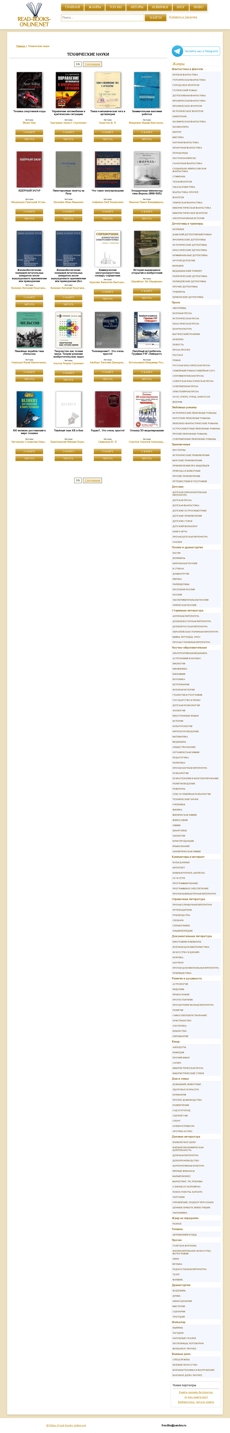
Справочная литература (188, 899)
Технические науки (185, 799)
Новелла (177, 339)
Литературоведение (185, 731)
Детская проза (182, 500)
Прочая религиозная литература (193, 1004)
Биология (178, 663)
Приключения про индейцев (190, 465)
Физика (177, 809)
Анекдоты (179, 1047)
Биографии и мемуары (186, 941)
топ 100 (115, 7)
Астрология (180, 984)
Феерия (177, 402)
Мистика (178, 137)
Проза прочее (181, 349)
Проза (176, 302)
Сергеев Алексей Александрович (147, 441)
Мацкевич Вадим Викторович (147, 122)
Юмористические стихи (188, 1073)
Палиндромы (180, 584)
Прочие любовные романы (189, 433)
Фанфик (177, 1279)
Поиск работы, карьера (187, 1191)
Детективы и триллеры (187, 223)
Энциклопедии (182, 930)
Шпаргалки (179, 830)
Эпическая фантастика (187, 202)
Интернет (178, 867)
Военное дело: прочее (187, 1375)
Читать (29, 139)
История (177, 721)
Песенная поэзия (183, 589)
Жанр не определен (185, 1218)
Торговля (178, 1197)
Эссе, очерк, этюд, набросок (191, 396)
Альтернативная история (188, 218)
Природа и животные (186, 470)
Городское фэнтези (185, 85)
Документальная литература (192, 936)
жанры (94, 7)
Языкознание (181, 846)
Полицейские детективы (189, 281)
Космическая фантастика (189, 121)
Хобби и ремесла (183, 1126)
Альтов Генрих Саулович (68, 363)
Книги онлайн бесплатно (196, 1392)
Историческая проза (185, 318)
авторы (136, 7)
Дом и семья (180, 1078)
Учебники (178, 804)
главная (72, 7)
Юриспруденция (183, 841)
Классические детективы (189, 250)
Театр (176, 1274)
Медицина (179, 741)
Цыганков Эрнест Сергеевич (68, 122)
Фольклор (178, 1322)
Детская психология (186, 705)
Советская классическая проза (192, 381)
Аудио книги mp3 (196, 1397)
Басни (176, 552)
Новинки (160, 7)
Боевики (178, 229)
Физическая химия (184, 814)
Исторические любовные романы (194, 413)
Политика (178, 762)
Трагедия (178, 1316)
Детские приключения (187, 515)
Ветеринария (180, 684)
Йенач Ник (29, 122)
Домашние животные (186, 1084)
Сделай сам (180, 1115)
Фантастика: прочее (185, 192)
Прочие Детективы (184, 286)
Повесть (178, 344)
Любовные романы (184, 407)
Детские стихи (182, 521)
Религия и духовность (187, 978)
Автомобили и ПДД (184, 1234)
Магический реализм (186, 334)
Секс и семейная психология (191, 794)
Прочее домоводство (187, 1100)
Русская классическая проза (191, 365)
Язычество (179, 1031)
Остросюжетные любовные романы (196, 428)
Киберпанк (179, 116)
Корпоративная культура (188, 1165)
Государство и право (186, 700)
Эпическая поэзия (184, 605)
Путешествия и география (189, 481)
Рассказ (177, 355)
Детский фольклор (184, 526)
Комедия (178, 1052)
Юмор (176, 1041)
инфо (198, 7)
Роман (176, 360)
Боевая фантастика (185, 74)
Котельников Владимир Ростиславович (147, 362)
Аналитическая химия (186, 851)
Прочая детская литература (190, 536)
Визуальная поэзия (184, 563)
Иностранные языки (185, 715)
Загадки (177, 1333)
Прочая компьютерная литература (194, 893)
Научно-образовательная (189, 647)
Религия (177, 1010)
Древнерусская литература (190, 626)
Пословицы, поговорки (188, 1343)
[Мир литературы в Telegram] (196, 56)
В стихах (178, 568)
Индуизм (178, 989)
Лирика (177, 579)
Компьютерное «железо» (188, 872)
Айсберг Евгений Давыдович (108, 362)
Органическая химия (185, 752)
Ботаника (178, 679)
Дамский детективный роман (191, 234)
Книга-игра (179, 531)
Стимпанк (178, 176)
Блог (181, 7)
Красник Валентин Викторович (108, 282)
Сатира (176, 1062)
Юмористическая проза (187, 1068)
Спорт (176, 1120)
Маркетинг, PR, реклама (187, 1181)
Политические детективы (189, 276)
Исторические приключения (190, 455)
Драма (176, 1295)
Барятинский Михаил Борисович (68, 441)
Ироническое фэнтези (187, 106)
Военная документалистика (190, 947)
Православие (181, 994)
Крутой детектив (183, 260)
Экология (178, 835)
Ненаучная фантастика (187, 147)
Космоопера (180, 126)
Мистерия (178, 1306)
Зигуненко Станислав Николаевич (29, 441)
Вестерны (178, 450)
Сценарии (178, 1311)
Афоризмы (179, 308)
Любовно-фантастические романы (195, 423)
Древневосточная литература (191, 621)
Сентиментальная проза (188, 375)
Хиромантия (180, 1036)
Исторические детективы (189, 244)
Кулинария (179, 1094)
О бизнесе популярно (186, 1186)
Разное (177, 1223)
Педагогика (180, 757)
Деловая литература (186, 1136)
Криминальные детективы (189, 255)
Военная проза (182, 313)
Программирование (185, 883)
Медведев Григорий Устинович (29, 202)
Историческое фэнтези (187, 111)
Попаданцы (180, 153)
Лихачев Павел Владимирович (147, 202)
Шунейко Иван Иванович (69, 202)
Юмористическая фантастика (191, 207)
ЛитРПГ (177, 132)
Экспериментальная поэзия (190, 599)
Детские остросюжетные (189, 510)
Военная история (183, 689)
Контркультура (182, 328)
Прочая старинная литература (191, 642)
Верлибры (178, 558)
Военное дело (181, 1354)
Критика (177, 957)
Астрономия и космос (186, 658)
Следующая (92, 64)
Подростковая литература (189, 1269)
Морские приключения (187, 460)
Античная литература (185, 616)
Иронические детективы (189, 239)
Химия (176, 825)
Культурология (182, 726)
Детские (177, 486)
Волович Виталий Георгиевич (29, 287)
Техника (177, 1229)
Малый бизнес (181, 1176)
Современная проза (185, 386)
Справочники (181, 925)
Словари (177, 920)
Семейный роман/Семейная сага (193, 370)
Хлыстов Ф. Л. (107, 122)
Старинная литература (187, 610)
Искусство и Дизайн (185, 952)
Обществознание (184, 747)
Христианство (181, 1020)
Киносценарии (182, 1301)
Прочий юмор (181, 1057)
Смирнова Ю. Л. (107, 441)
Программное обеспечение (190, 888)
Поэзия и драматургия (187, 547)
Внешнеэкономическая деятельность (187, 1148)
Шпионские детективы (187, 297)
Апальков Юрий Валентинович (29, 362)
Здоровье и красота (185, 1089)
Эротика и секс (182, 1131)
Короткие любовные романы (191, 418)
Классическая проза (185, 323)
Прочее (177, 1240)
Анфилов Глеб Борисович (107, 202)
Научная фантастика (185, 142)
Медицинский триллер (187, 271)
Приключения (181, 444)
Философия (180, 820)
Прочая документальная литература (195, 967)
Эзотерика (179, 1025)
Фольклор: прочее (184, 1348)
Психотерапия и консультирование (195, 778)
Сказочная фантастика (187, 163)
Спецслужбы (181, 1359)
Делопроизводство (185, 1160)
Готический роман (184, 90)
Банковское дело (184, 1142)
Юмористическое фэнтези (189, 213)
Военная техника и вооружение (193, 1370)
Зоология (178, 710)
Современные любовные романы (194, 439)
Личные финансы (183, 1171)
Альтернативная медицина (189, 653)
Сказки (177, 542)
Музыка (177, 1264)
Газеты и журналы (184, 1245)
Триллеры (178, 291)
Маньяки (177, 265)
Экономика (179, 1212)
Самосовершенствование (189, 1015)
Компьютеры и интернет (188, 856)
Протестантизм (182, 999)
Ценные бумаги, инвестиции (191, 1207)
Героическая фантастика (189, 79)
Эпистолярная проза (185, 391)
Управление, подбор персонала (193, 1202)
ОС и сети (178, 878)
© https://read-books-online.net (66, 1425)
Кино (175, 1258)
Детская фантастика (185, 505)
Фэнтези (178, 197)
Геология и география (187, 694)
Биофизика (179, 668)
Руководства (181, 915)
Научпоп (177, 962)
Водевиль (179, 1290)
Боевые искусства (184, 1364)
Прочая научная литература (189, 768)
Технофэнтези (182, 181)
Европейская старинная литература (195, 631)
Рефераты (178, 788)
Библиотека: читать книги (196, 1402)
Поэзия (177, 594)
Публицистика (181, 973)
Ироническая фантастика (189, 100)
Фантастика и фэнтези (187, 69)
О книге (29, 132)
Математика (180, 736)
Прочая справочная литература (192, 904)
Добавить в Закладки (183, 17)
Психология (180, 773)
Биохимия (178, 674)
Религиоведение (183, 783)
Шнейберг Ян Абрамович (146, 281)
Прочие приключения (186, 476)
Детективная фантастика (189, 95)
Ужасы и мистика (183, 187)
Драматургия (180, 573)
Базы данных (181, 862)
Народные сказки (184, 1338)
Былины (177, 1327)
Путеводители (182, 909)
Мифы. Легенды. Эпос (186, 637)
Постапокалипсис (184, 158)
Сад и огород (181, 1110)
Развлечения (180, 1105)
